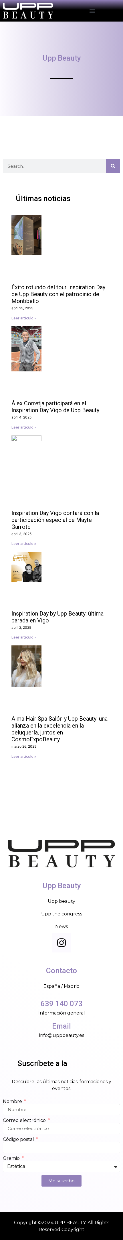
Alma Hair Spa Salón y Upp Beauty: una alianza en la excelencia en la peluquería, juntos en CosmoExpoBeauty (59, 729)
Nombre (13, 1101)
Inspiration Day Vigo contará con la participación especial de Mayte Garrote (55, 520)
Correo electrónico (25, 1120)
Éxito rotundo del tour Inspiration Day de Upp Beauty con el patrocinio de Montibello (58, 294)
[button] (92, 11)
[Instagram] (61, 942)
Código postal (19, 1139)
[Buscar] (113, 166)
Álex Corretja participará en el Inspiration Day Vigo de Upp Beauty (55, 407)
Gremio (12, 1158)
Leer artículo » (23, 318)
